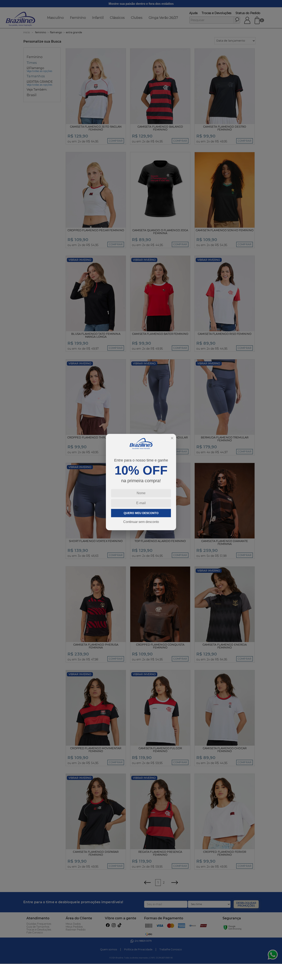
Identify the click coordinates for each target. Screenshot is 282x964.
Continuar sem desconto (141, 522)
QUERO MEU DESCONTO (141, 513)
